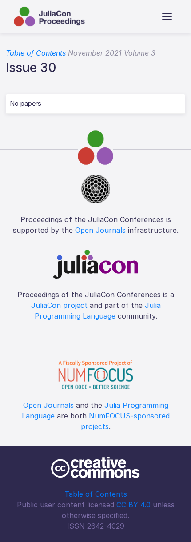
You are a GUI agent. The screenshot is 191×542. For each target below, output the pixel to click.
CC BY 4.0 (133, 504)
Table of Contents (36, 52)
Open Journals (100, 230)
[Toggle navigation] (167, 16)
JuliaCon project (59, 305)
